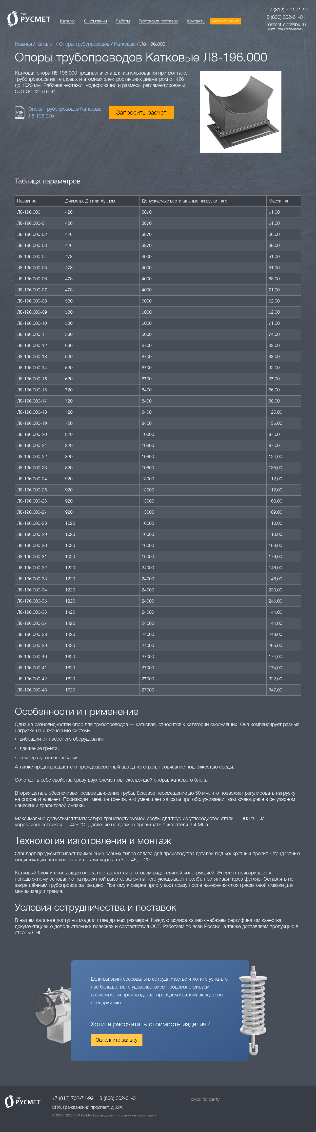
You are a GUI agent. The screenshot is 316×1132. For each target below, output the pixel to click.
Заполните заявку (117, 1040)
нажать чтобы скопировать (284, 29)
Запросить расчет (141, 112)
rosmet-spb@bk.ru (286, 24)
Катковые (124, 44)
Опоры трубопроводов (84, 44)
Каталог (45, 44)
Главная (23, 44)
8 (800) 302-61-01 (286, 17)
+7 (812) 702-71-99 (287, 9)
